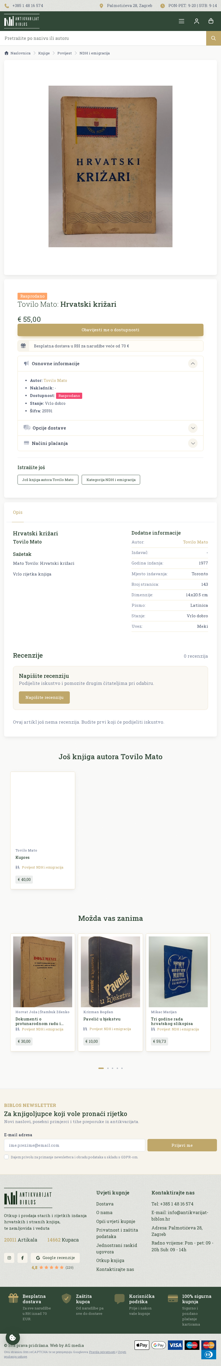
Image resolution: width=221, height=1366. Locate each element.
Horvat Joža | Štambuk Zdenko (42, 1012)
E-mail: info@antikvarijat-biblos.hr (179, 1216)
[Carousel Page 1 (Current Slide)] (101, 1068)
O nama (104, 1212)
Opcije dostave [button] (49, 428)
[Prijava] (196, 21)
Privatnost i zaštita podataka (117, 1233)
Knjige (44, 53)
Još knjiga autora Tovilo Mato (48, 479)
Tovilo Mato (55, 380)
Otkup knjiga (110, 1260)
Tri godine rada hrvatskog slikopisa (172, 1021)
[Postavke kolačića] (13, 1337)
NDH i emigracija (95, 53)
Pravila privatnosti (102, 1352)
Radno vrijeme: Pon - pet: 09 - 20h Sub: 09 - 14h (182, 1246)
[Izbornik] (181, 21)
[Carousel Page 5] (122, 1068)
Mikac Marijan (164, 1012)
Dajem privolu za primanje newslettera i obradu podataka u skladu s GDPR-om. (74, 1157)
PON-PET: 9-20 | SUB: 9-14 (192, 5)
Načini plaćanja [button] (50, 443)
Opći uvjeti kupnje (115, 1221)
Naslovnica (20, 53)
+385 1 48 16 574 (27, 5)
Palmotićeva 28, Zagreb (129, 5)
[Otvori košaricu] (211, 21)
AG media (74, 1345)
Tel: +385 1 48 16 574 (172, 1204)
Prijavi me (182, 1145)
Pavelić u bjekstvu (101, 1019)
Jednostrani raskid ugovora (116, 1248)
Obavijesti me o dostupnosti (110, 329)
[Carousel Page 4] (117, 1068)
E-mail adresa (18, 1134)
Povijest (64, 53)
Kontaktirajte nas (115, 1269)
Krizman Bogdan (98, 1012)
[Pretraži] (213, 38)
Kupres (22, 857)
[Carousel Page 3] (112, 1068)
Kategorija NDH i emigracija (111, 479)
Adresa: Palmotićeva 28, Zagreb (176, 1231)
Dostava (104, 1204)
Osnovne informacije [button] (56, 363)
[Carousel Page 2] (108, 1068)
